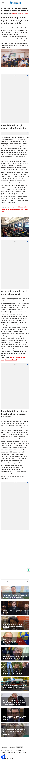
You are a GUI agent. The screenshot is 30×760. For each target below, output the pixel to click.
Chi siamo (4, 758)
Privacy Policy (12, 747)
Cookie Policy (4, 747)
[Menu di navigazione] (3, 2)
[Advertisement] (15, 546)
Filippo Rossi (24, 13)
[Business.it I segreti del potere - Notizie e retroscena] (15, 2)
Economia (14, 13)
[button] (3, 756)
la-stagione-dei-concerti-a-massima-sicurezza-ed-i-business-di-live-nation (14, 209)
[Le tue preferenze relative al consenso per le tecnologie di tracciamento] (28, 570)
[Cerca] (27, 2)
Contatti (12, 758)
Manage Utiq (19, 747)
